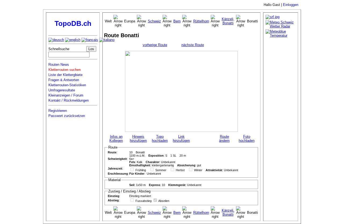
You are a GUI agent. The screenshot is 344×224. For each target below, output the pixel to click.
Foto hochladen (247, 139)
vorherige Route (155, 45)
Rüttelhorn (201, 21)
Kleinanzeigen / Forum (65, 95)
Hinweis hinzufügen (138, 139)
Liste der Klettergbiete (65, 75)
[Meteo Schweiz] (281, 26)
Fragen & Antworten (63, 80)
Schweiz (154, 21)
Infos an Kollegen (116, 139)
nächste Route (192, 45)
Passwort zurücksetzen (66, 116)
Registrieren (57, 111)
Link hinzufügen (181, 139)
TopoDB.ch (73, 23)
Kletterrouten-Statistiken (67, 85)
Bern (177, 21)
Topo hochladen (160, 139)
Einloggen (290, 5)
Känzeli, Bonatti (228, 21)
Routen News (58, 65)
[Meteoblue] (281, 35)
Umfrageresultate (61, 90)
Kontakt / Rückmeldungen (68, 100)
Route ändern (224, 139)
